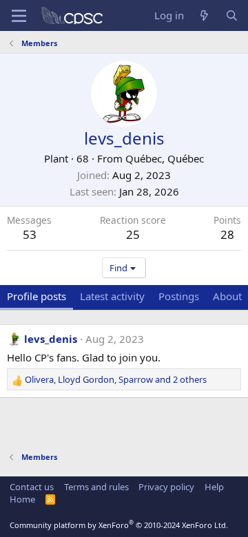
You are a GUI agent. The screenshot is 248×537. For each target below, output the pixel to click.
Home (22, 499)
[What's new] (204, 15)
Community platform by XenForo (119, 525)
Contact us (32, 487)
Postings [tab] (178, 296)
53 (30, 234)
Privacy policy (166, 487)
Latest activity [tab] (112, 296)
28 (227, 234)
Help (214, 487)
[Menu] (19, 16)
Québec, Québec (164, 158)
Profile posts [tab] (36, 296)
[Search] (231, 15)
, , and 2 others (116, 379)
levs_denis (50, 339)
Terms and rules (96, 487)
